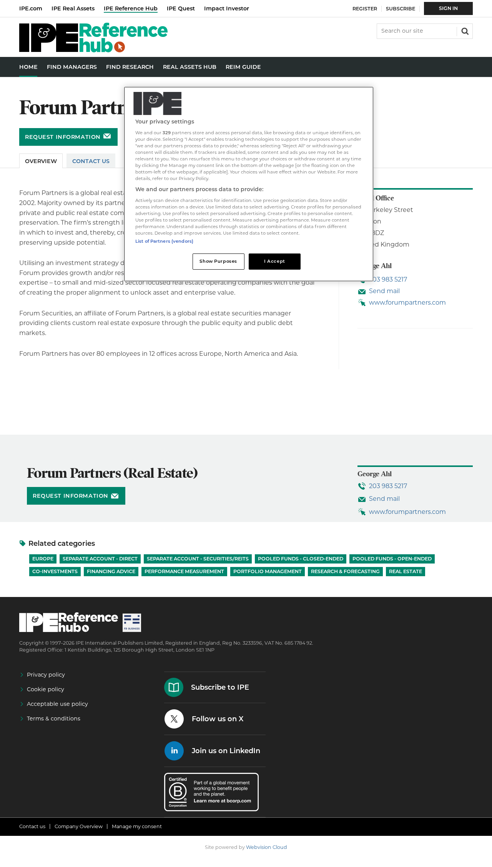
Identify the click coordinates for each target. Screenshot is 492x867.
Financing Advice (111, 571)
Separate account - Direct (100, 559)
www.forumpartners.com (407, 302)
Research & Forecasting (345, 571)
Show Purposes (218, 261)
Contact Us (91, 161)
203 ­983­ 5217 (388, 279)
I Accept (274, 261)
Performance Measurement (184, 571)
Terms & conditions (53, 718)
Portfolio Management (267, 571)
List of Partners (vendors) (164, 241)
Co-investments (55, 571)
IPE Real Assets (73, 8)
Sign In (448, 8)
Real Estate (405, 571)
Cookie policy (45, 689)
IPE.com (30, 8)
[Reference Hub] (93, 50)
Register (364, 9)
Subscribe (400, 9)
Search (464, 30)
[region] (249, 184)
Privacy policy (46, 674)
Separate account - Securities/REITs (198, 559)
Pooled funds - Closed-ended (300, 559)
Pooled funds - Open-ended (392, 559)
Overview (41, 161)
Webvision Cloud (266, 847)
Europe (42, 559)
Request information (63, 136)
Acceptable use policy (57, 703)
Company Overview (79, 826)
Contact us (32, 826)
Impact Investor (226, 8)
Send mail (384, 291)
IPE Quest (181, 8)
